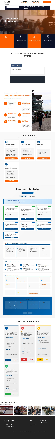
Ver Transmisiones (40, 359)
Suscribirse (14, 360)
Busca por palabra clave (35, 2)
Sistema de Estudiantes (24, 2)
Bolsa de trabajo (26, 8)
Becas (35, 6)
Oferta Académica (33, 424)
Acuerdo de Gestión (43, 284)
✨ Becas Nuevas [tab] (23, 196)
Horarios (31, 6)
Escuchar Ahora (24, 359)
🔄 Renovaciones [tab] (32, 196)
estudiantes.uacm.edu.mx (45, 265)
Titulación (38, 6)
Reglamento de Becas (20, 278)
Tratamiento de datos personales (33, 293)
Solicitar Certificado (11, 158)
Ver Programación (31, 359)
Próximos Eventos (46, 359)
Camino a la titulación (11, 120)
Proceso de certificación (26, 113)
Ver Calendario (27, 158)
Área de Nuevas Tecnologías (32, 432)
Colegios (31, 425)
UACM (31, 423)
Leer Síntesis (8, 394)
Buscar (7, 8)
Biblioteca (42, 6)
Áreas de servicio (26, 6)
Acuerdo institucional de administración (44, 287)
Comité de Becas (8, 284)
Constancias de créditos (12, 113)
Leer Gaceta (8, 360)
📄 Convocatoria (11, 218)
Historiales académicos (12, 102)
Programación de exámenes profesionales (13, 98)
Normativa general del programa (21, 281)
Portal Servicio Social (43, 158)
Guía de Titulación (11, 180)
